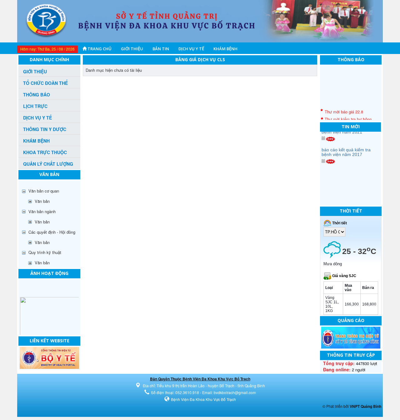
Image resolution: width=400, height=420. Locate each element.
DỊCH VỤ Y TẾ (191, 48)
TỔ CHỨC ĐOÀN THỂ (45, 83)
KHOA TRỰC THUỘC (45, 152)
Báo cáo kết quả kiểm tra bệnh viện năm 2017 (346, 147)
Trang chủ (99, 48)
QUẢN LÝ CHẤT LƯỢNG (48, 164)
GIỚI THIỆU (132, 48)
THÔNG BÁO (36, 94)
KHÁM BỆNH (225, 48)
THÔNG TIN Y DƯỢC (44, 129)
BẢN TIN (160, 48)
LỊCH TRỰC (35, 106)
